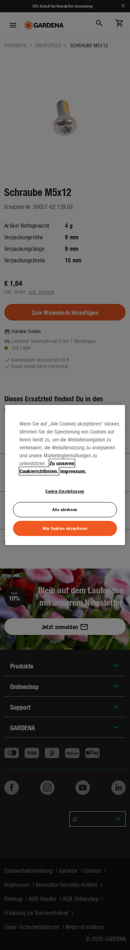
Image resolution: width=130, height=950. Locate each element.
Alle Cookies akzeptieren (65, 528)
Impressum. (73, 471)
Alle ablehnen (64, 509)
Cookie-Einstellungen (65, 491)
